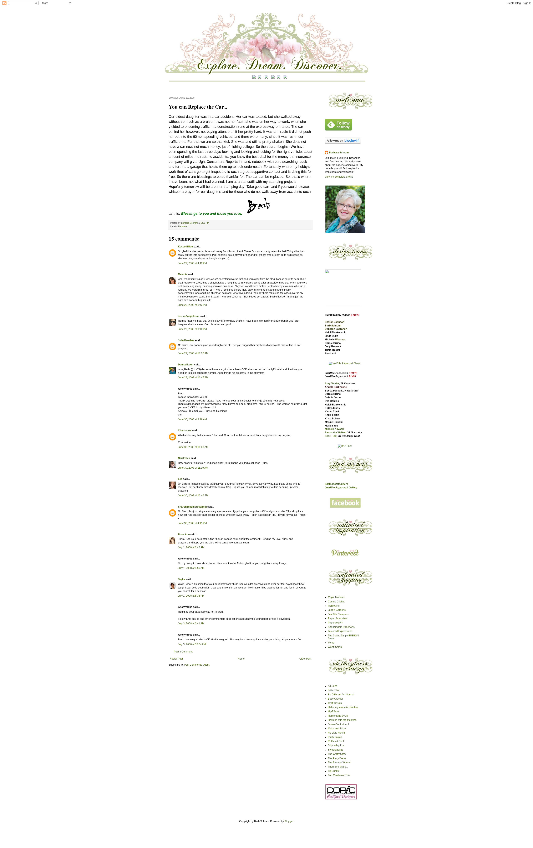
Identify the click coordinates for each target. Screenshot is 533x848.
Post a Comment (183, 651)
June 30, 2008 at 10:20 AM (193, 447)
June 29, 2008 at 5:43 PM (192, 305)
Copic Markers (336, 597)
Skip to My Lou (336, 745)
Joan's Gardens (337, 609)
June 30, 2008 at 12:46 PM (193, 495)
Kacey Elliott (185, 246)
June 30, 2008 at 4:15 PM (192, 523)
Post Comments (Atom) (197, 664)
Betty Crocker (335, 698)
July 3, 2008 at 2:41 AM (191, 623)
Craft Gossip (335, 703)
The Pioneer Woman (339, 762)
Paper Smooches (337, 618)
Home (241, 658)
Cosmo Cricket (336, 601)
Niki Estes (184, 458)
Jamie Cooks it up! (338, 724)
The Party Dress (337, 758)
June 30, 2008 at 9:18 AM (192, 419)
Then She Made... (338, 766)
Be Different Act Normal (341, 694)
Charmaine (184, 430)
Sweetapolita (335, 749)
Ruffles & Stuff (336, 741)
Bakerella (333, 690)
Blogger (288, 821)
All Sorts (332, 686)
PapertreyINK (335, 622)
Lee (180, 479)
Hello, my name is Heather (343, 707)
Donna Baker (186, 364)
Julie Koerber (186, 340)
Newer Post (176, 658)
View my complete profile (339, 176)
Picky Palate (335, 737)
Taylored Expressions (340, 631)
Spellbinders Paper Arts (341, 627)
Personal (182, 226)
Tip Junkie (334, 771)
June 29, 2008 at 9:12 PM (192, 329)
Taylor (181, 579)
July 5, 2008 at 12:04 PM (192, 644)
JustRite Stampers (338, 614)
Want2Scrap (335, 647)
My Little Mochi (336, 732)
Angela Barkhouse (336, 387)
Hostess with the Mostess (342, 720)
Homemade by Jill (338, 715)
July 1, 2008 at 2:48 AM (191, 547)
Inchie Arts (334, 605)
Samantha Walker (335, 432)
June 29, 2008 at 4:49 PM (192, 263)
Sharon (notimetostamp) (192, 506)
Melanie (182, 274)
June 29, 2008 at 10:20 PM (193, 353)
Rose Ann (184, 534)
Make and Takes (337, 728)
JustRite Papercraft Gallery (341, 487)
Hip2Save (333, 711)
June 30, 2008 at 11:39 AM (193, 467)
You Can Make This (339, 775)
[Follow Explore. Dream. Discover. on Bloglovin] (343, 142)
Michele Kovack (334, 429)
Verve (331, 642)
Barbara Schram (189, 223)
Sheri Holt (330, 436)
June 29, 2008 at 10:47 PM (193, 377)
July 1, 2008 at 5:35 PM (191, 595)
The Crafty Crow (337, 754)
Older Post (305, 658)
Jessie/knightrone (188, 316)
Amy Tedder (332, 383)
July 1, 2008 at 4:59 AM (191, 568)
